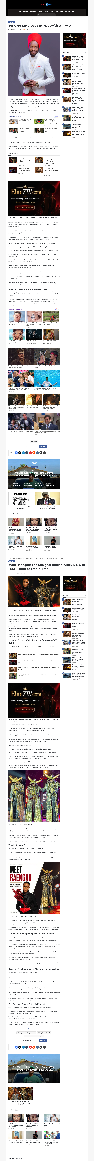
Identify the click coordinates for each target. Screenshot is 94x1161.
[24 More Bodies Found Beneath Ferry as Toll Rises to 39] (67, 126)
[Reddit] (33, 452)
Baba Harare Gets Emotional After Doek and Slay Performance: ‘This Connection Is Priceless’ (78, 100)
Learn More (17, 305)
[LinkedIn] (23, 452)
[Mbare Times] (47, 4)
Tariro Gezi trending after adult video (15, 547)
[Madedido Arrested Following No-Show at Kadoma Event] (52, 540)
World (51, 11)
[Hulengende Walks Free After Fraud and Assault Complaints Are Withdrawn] (13, 170)
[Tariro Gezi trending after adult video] (16, 540)
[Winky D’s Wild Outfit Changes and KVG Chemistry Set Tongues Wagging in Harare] (39, 160)
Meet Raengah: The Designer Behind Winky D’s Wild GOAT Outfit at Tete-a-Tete (78, 59)
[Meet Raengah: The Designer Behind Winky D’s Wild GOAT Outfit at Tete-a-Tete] (13, 160)
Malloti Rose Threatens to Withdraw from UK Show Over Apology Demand (33, 529)
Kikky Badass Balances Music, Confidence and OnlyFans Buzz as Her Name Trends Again (15, 530)
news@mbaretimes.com (17, 1158)
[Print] (44, 452)
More (73, 11)
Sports (46, 11)
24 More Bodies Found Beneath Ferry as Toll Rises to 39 (78, 126)
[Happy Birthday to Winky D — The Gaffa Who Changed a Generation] (52, 522)
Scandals (67, 11)
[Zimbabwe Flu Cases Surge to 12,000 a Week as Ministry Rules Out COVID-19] (67, 109)
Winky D (34, 441)
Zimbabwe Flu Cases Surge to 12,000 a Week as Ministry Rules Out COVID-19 (78, 110)
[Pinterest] (30, 452)
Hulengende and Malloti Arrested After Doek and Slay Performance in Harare (78, 118)
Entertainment (33, 11)
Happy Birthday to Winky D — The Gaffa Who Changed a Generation (52, 529)
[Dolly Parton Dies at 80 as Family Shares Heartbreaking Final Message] (67, 82)
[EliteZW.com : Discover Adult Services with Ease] (67, 75)
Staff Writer (12, 29)
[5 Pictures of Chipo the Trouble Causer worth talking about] (34, 540)
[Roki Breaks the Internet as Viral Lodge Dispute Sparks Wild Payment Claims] (67, 133)
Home (19, 11)
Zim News (25, 11)
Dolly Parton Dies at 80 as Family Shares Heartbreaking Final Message (78, 82)
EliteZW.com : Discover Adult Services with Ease (78, 74)
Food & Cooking (59, 11)
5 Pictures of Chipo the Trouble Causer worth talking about (32, 548)
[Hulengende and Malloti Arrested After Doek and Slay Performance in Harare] (67, 118)
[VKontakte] (37, 452)
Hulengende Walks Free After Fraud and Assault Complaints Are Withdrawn (25, 170)
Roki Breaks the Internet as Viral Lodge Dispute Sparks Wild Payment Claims (78, 134)
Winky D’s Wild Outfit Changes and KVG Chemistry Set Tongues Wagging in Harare (78, 67)
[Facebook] (16, 452)
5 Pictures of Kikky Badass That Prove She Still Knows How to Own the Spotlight (34, 475)
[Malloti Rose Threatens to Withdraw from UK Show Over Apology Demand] (34, 522)
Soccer (40, 11)
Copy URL (42, 446)
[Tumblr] (26, 452)
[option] (34, 474)
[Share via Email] (40, 452)
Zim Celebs (23, 19)
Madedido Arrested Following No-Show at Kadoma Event (50, 548)
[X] (19, 452)
